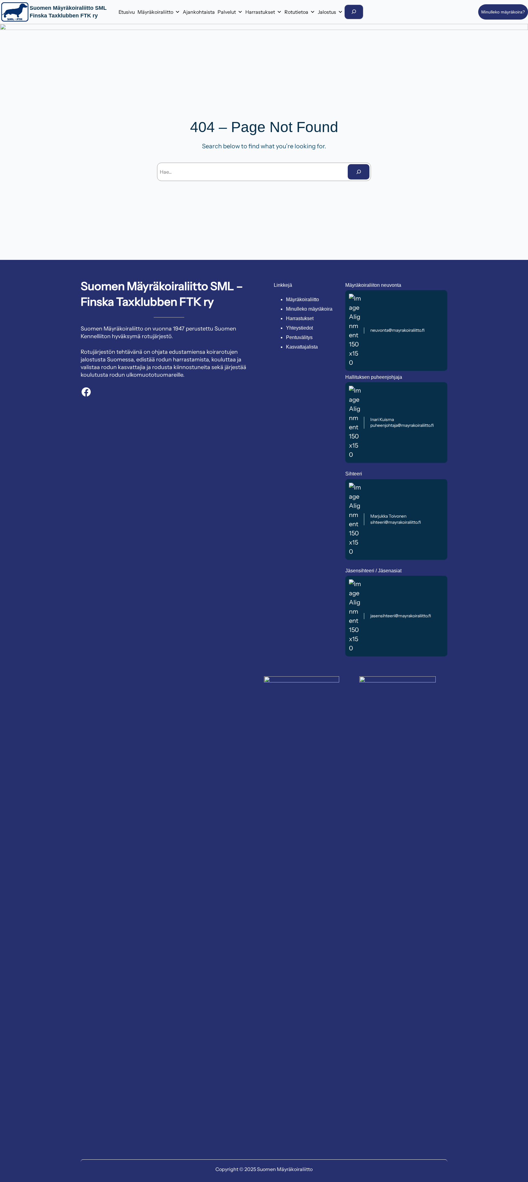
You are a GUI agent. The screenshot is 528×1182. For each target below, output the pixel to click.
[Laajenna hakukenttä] (353, 12)
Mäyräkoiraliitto (155, 12)
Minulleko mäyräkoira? (503, 11)
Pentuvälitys (299, 337)
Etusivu (127, 12)
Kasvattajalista (302, 346)
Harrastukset (260, 12)
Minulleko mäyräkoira (309, 309)
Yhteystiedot (299, 328)
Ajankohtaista (199, 12)
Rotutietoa (296, 12)
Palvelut (227, 12)
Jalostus (327, 12)
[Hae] (358, 171)
